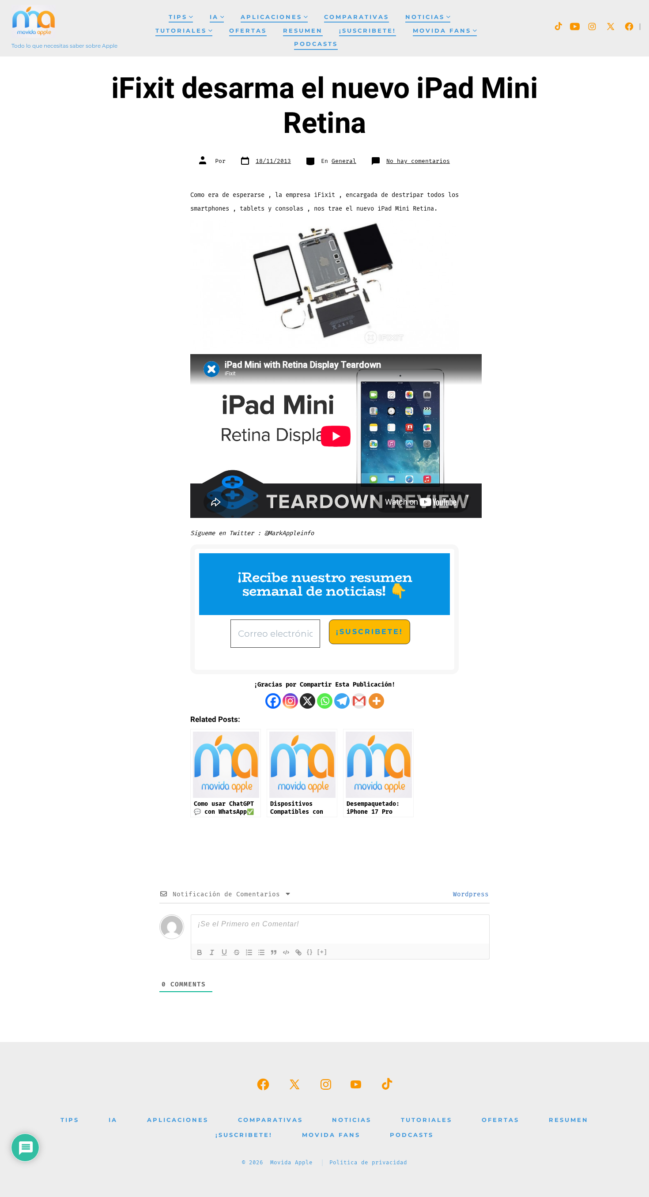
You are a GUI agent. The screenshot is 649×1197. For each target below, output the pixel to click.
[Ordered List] (249, 952)
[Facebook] (273, 701)
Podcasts (316, 44)
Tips (178, 17)
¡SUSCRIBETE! (367, 30)
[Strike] (236, 952)
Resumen (303, 30)
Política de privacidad (368, 1162)
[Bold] (199, 952)
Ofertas (248, 30)
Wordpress (469, 894)
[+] (322, 951)
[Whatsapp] (324, 701)
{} (310, 951)
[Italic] (212, 952)
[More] (376, 701)
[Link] (298, 952)
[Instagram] (290, 701)
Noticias (425, 17)
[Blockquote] (274, 952)
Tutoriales (181, 30)
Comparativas (356, 17)
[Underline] (224, 952)
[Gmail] (359, 701)
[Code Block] (286, 952)
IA (214, 17)
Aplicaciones (271, 17)
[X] (307, 701)
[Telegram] (342, 701)
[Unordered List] (261, 952)
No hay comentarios (418, 161)
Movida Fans (442, 30)
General (344, 161)
